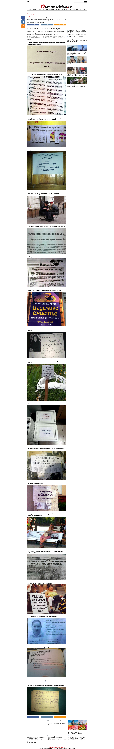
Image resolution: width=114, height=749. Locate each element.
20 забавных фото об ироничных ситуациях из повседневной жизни (76, 33)
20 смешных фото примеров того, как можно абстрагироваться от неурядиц (76, 53)
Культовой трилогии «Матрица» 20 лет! (56, 724)
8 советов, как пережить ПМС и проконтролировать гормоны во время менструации (36, 741)
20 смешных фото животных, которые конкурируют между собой (77, 85)
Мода (30, 9)
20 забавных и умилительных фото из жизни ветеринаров (76, 64)
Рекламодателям (57, 747)
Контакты (63, 747)
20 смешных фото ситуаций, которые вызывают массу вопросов (77, 75)
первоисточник (72, 748)
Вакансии (51, 747)
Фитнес (58, 9)
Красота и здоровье (77, 9)
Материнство (64, 9)
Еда (70, 9)
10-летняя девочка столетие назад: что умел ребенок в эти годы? (56, 740)
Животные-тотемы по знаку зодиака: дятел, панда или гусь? (76, 739)
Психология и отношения (48, 9)
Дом (84, 9)
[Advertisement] (77, 20)
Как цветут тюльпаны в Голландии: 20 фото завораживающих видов (75, 732)
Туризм (39, 9)
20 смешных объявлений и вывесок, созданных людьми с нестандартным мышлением (77, 41)
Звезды (34, 9)
